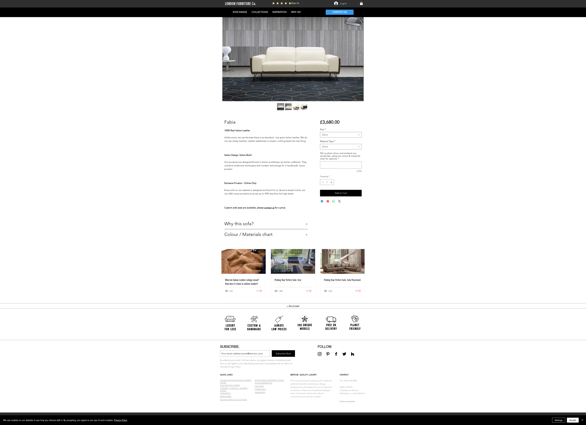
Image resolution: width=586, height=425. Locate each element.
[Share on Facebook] (322, 201)
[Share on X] (339, 201)
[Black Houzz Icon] (352, 353)
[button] (361, 3)
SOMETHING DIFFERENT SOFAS (269, 380)
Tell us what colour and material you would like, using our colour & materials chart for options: (340, 156)
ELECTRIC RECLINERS (230, 385)
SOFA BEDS (225, 393)
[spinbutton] (327, 182)
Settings (558, 420)
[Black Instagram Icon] (319, 353)
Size (323, 129)
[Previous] (17, 327)
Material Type (327, 141)
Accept (573, 420)
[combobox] (341, 134)
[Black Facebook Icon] (336, 353)
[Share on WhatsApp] (333, 201)
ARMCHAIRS (225, 396)
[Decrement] (322, 182)
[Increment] (332, 182)
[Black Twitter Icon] (344, 353)
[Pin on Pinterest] (328, 201)
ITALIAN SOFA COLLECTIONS (233, 400)
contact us (269, 207)
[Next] (569, 327)
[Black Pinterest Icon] (327, 353)
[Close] (582, 420)
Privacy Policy (120, 420)
